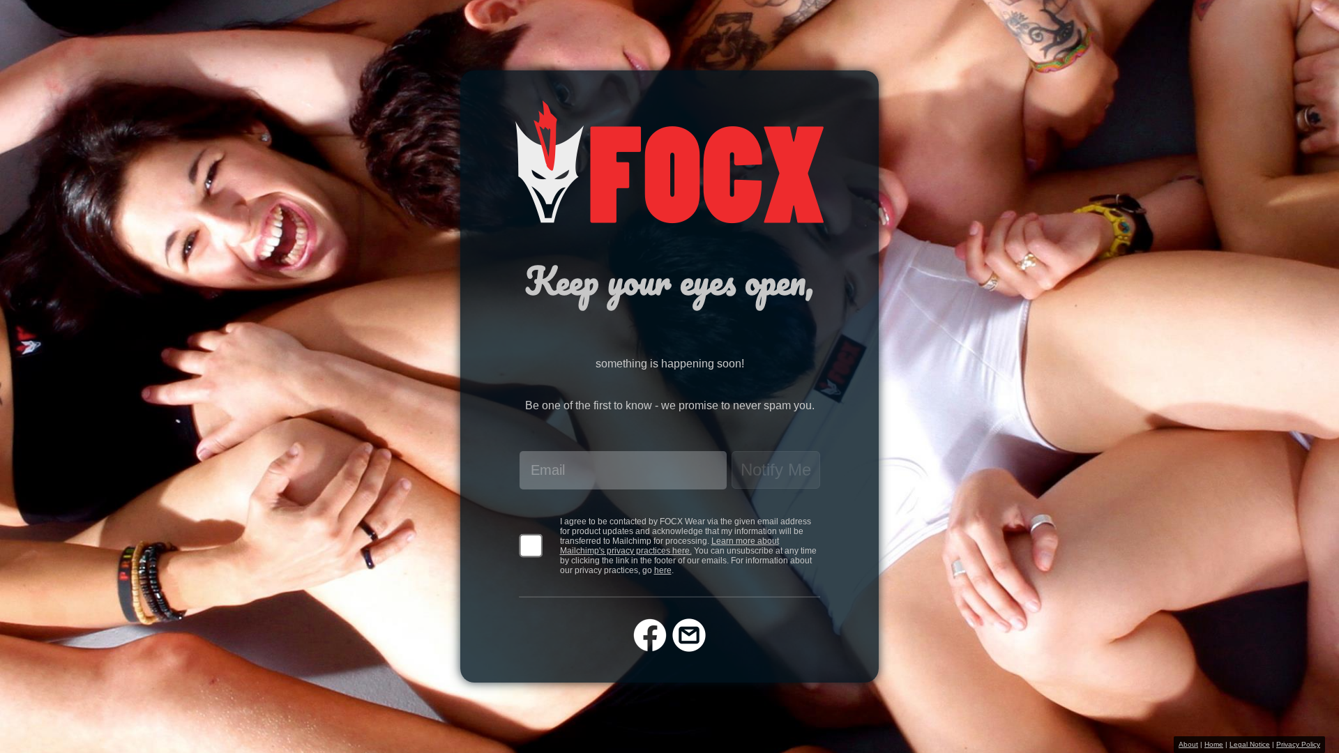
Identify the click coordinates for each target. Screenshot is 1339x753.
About (1188, 744)
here (663, 570)
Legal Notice (1250, 744)
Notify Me (776, 469)
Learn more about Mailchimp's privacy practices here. (669, 546)
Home (1213, 744)
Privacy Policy (1298, 744)
